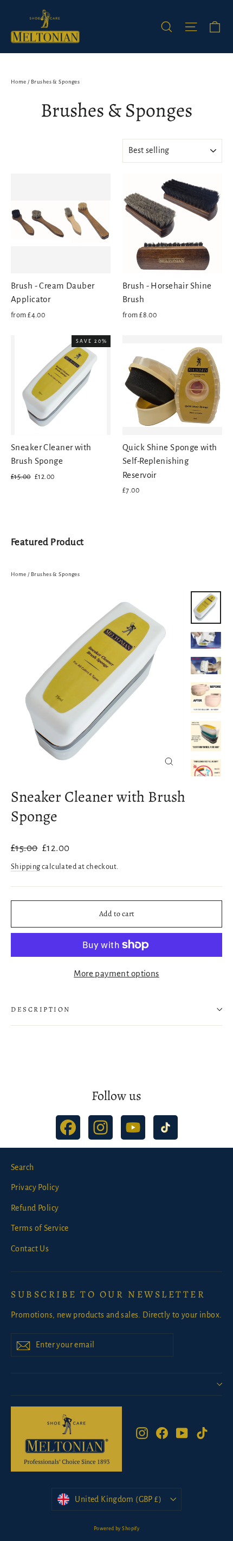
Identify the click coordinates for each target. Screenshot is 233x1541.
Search (22, 1167)
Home (19, 82)
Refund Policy (35, 1208)
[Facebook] (68, 1127)
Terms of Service (40, 1228)
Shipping (25, 866)
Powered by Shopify (117, 1528)
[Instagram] (100, 1127)
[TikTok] (165, 1127)
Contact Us (30, 1248)
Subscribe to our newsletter (108, 1294)
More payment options (116, 973)
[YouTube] (133, 1127)
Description (40, 1009)
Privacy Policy (35, 1187)
